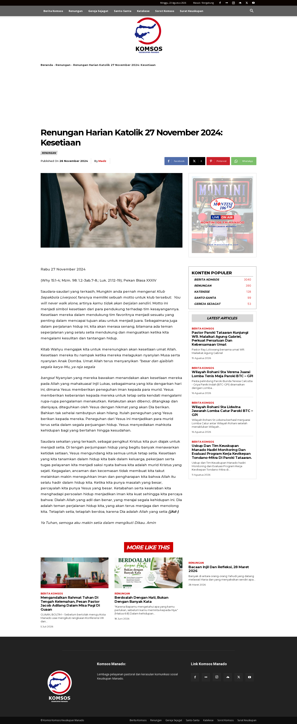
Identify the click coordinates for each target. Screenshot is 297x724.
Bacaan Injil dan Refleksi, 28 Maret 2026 (219, 569)
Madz (102, 161)
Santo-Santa (122, 11)
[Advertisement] (148, 97)
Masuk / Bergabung (203, 2)
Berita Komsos (53, 11)
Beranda (47, 64)
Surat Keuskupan (191, 11)
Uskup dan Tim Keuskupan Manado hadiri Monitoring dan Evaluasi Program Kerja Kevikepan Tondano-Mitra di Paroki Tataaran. (222, 452)
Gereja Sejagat (98, 11)
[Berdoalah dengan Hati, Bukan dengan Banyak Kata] (148, 572)
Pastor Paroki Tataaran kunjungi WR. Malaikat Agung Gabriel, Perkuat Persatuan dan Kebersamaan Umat (220, 338)
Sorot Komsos (164, 11)
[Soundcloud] (240, 3)
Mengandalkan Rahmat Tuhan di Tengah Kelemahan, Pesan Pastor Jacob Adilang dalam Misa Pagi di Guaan (70, 603)
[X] (247, 3)
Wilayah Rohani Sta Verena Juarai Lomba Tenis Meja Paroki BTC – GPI (222, 374)
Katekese (143, 11)
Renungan (76, 11)
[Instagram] (233, 3)
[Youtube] (253, 3)
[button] (251, 11)
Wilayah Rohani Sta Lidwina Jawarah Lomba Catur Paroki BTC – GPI (222, 411)
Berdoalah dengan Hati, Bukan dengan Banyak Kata (141, 599)
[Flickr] (227, 3)
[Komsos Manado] (148, 35)
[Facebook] (220, 3)
